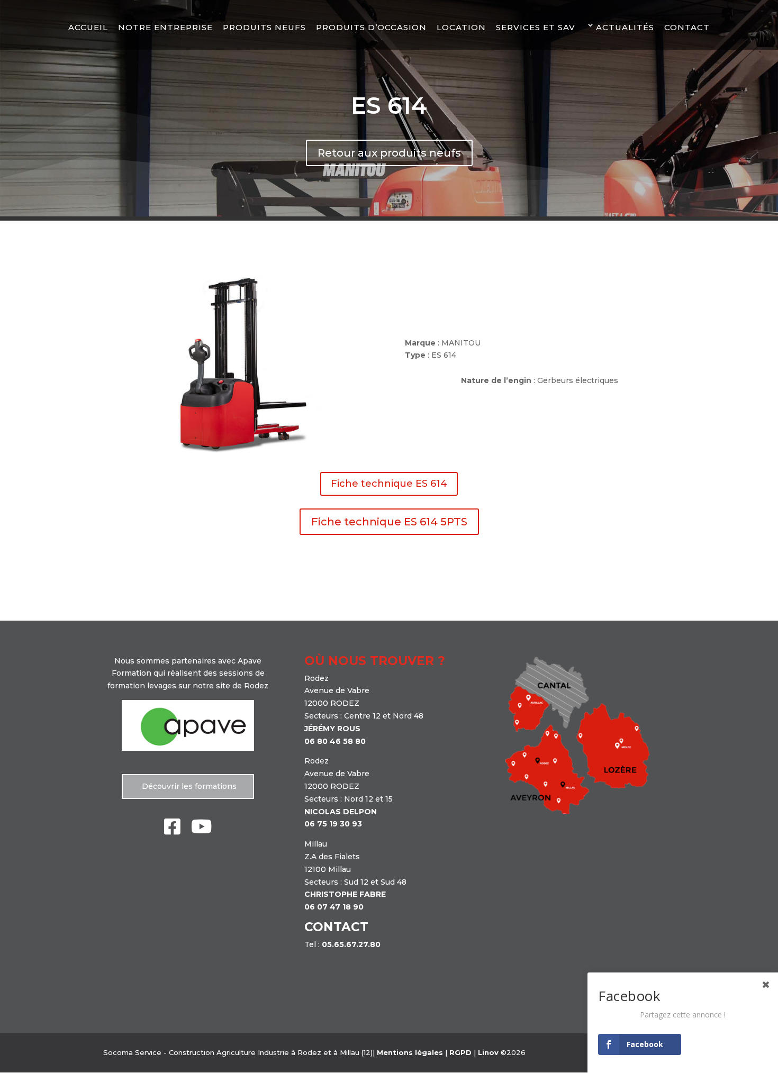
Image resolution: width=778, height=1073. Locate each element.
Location (461, 27)
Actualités (625, 27)
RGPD (460, 1052)
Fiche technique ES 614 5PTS (389, 521)
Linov (488, 1052)
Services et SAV (535, 27)
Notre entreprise (165, 27)
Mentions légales (410, 1052)
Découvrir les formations (188, 786)
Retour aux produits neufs (389, 153)
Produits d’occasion (371, 27)
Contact (687, 27)
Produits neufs (264, 27)
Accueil (88, 27)
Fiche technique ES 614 (389, 483)
